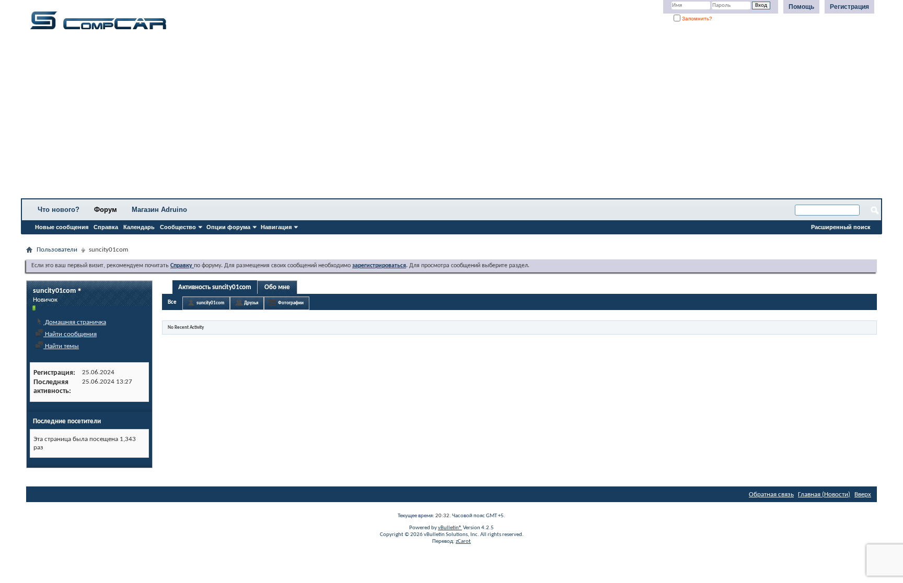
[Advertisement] (326, 117)
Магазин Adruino (159, 209)
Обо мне (277, 287)
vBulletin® (450, 528)
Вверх (862, 494)
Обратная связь (771, 494)
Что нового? (58, 209)
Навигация (276, 227)
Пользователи (57, 249)
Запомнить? (696, 18)
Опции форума (228, 227)
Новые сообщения (61, 227)
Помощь (801, 6)
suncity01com (210, 303)
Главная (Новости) (824, 494)
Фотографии (291, 303)
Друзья (251, 303)
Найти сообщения (70, 334)
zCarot (463, 541)
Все (172, 302)
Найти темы (61, 346)
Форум (105, 209)
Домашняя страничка (74, 322)
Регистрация (849, 6)
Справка (106, 227)
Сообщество (178, 227)
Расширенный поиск (841, 227)
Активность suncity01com (214, 287)
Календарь (139, 227)
